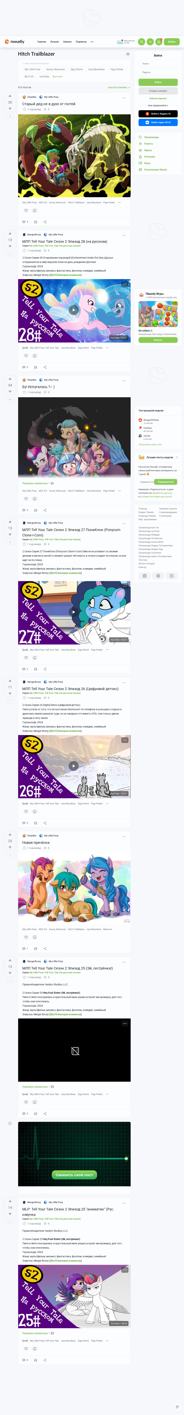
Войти (171, 41)
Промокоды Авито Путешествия (155, 556)
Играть (158, 340)
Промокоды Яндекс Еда (151, 549)
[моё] (25, 347)
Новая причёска (36, 842)
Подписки (81, 41)
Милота (107, 929)
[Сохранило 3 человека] (35, 823)
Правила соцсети (168, 508)
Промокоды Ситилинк (150, 553)
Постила (143, 560)
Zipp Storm (83, 347)
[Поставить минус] (10, 109)
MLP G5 (43, 202)
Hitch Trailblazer (76, 202)
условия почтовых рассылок (156, 496)
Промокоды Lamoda (149, 531)
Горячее (41, 41)
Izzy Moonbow (94, 202)
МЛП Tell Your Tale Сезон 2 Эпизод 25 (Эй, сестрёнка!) (67, 968)
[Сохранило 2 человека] (35, 510)
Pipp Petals (109, 202)
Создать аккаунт (158, 90)
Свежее (67, 41)
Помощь (143, 508)
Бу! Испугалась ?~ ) (38, 387)
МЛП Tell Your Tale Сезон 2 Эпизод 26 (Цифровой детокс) (70, 689)
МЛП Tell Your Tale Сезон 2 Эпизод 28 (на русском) (64, 241)
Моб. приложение (148, 519)
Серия (51, 245)
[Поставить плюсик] (10, 96)
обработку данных (162, 493)
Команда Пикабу (147, 516)
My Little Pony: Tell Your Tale (44, 347)
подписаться (166, 481)
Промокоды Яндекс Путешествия (156, 545)
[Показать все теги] (119, 202)
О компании (165, 516)
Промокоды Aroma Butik (151, 542)
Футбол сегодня (147, 563)
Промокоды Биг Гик (149, 527)
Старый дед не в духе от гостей (48, 104)
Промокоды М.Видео (149, 535)
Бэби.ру (142, 567)
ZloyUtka (31, 97)
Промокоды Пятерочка (150, 538)
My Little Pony (29, 202)
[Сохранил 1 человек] (35, 222)
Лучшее (54, 41)
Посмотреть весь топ (150, 444)
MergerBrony (34, 234)
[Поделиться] (45, 222)
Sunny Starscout (57, 202)
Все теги (57, 76)
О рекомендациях (168, 512)
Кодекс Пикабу (146, 512)
